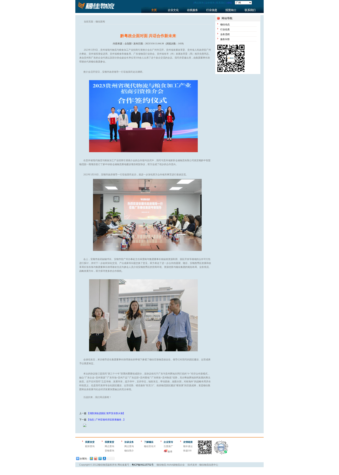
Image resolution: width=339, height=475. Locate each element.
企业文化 (173, 10)
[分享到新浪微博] (95, 458)
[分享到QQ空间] (91, 458)
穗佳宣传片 (150, 446)
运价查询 (210, 2)
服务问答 (225, 39)
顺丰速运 (188, 446)
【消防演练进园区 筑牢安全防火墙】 (106, 413)
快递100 (187, 450)
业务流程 (225, 34)
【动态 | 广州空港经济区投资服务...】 (106, 419)
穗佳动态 (225, 24)
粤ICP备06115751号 (143, 464)
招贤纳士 (230, 10)
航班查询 (90, 446)
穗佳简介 (129, 450)
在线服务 (192, 10)
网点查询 (199, 2)
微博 (170, 451)
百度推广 (168, 446)
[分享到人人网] (104, 458)
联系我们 (221, 2)
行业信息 (211, 10)
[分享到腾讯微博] (100, 458)
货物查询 (109, 450)
